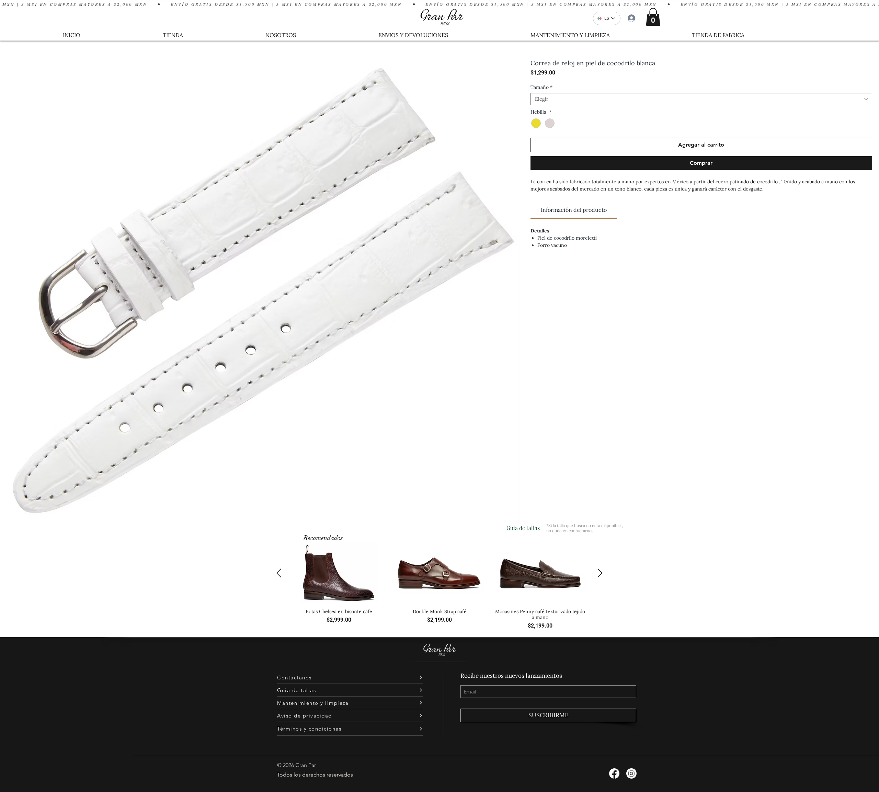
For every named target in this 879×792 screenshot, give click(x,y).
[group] (439, 587)
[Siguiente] (600, 573)
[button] (653, 17)
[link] (574, 209)
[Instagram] (631, 773)
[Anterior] (278, 573)
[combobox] (701, 99)
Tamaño (541, 87)
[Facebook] (614, 773)
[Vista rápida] (339, 573)
